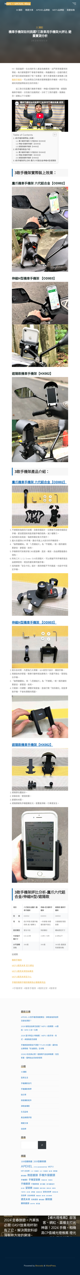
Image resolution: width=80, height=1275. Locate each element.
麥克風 (38, 1203)
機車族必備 (33, 982)
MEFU (51, 1166)
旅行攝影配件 (50, 1184)
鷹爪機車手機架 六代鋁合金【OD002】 (32, 141)
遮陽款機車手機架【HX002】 (29, 146)
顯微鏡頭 (25, 1203)
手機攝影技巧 (26, 1083)
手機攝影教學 (26, 1089)
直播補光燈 (39, 1192)
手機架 (15, 982)
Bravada (39, 1265)
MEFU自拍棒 (25, 1171)
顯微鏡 (48, 1199)
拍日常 (23, 1095)
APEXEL (26, 1166)
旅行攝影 (42, 1184)
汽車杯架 (23, 1192)
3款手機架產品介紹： (23, 149)
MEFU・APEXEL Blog (17, 3)
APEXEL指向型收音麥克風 (40, 1167)
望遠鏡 (28, 1187)
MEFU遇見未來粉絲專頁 (22, 971)
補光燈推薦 (49, 1195)
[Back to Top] (72, 1267)
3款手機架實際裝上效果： (25, 138)
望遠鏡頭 (36, 1188)
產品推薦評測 (26, 1117)
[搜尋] (42, 1145)
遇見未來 (25, 1199)
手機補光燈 (44, 1180)
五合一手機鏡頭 (44, 1171)
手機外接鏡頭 (47, 1175)
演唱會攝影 (25, 1106)
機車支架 (43, 988)
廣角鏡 (55, 1171)
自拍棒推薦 (31, 1196)
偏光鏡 (50, 1171)
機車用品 (42, 982)
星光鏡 (22, 1188)
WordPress (51, 1265)
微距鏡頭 (32, 1175)
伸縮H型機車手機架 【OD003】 (30, 144)
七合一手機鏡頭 (35, 1171)
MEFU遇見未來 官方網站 (23, 965)
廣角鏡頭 (23, 1175)
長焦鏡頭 (34, 1199)
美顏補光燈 (55, 1192)
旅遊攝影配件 (26, 1100)
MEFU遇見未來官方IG (22, 977)
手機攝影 (24, 1180)
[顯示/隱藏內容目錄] (53, 134)
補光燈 (43, 1195)
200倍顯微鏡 (39, 1161)
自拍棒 (23, 1129)
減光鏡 (28, 1192)
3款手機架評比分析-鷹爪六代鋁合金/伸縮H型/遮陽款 (35, 160)
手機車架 (18, 988)
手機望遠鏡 (34, 1179)
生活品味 (24, 1112)
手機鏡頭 (25, 1183)
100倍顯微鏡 (26, 1161)
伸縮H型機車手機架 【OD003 (32, 622)
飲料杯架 (32, 1203)
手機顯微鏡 (35, 1184)
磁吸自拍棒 (47, 1192)
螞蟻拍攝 (38, 1195)
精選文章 (24, 1123)
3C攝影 (39, 27)
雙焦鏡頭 (41, 1199)
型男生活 (24, 1078)
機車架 (53, 988)
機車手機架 (17, 79)
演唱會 (33, 1192)
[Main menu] (74, 4)
